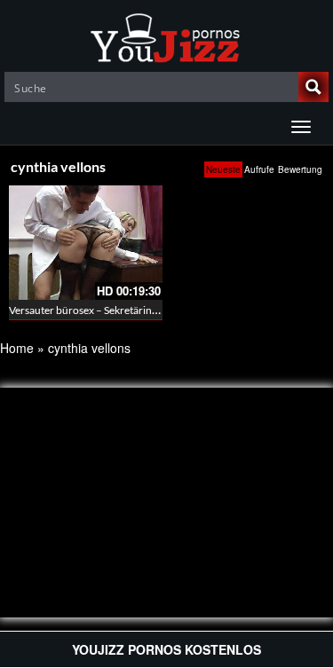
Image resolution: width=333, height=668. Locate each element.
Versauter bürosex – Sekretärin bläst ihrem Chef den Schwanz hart (161, 310)
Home (17, 348)
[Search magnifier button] (313, 87)
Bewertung (300, 169)
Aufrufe (259, 169)
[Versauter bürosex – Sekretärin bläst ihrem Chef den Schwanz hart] (86, 242)
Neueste (223, 169)
